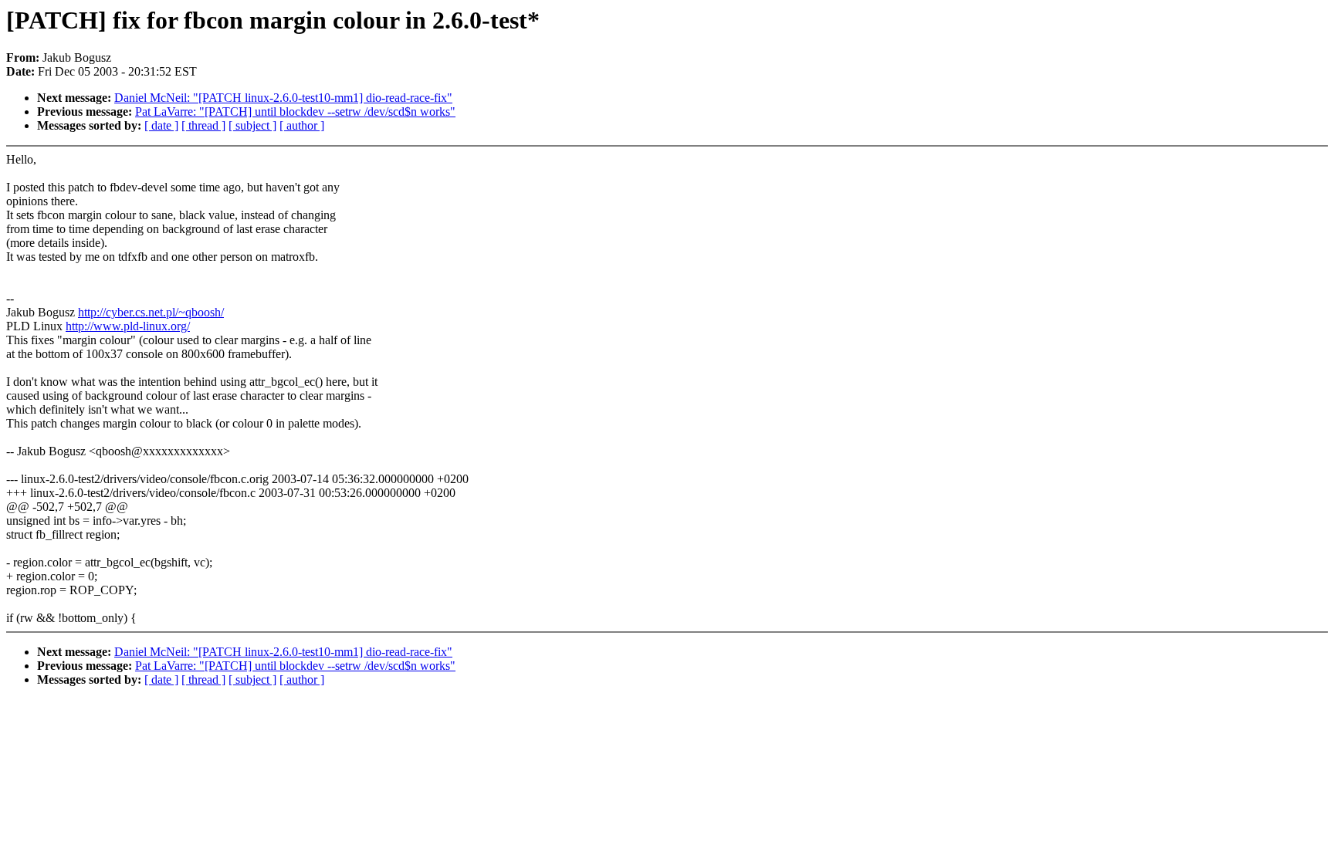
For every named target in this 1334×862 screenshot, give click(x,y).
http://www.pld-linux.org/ (128, 326)
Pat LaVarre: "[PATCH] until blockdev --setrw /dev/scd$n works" (295, 111)
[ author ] (301, 125)
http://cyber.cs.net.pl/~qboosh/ (151, 312)
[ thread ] (203, 125)
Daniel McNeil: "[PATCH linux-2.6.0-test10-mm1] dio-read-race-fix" (283, 97)
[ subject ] (252, 125)
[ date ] (161, 125)
